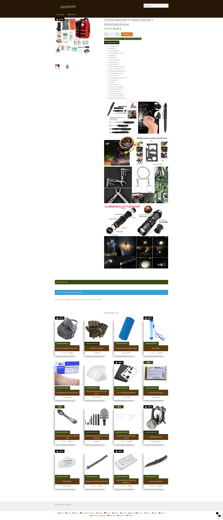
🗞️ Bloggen (72, 14)
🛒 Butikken (60, 14)
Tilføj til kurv (127, 34)
